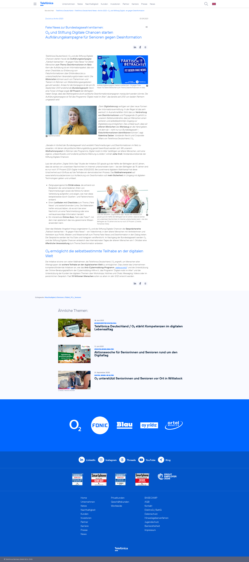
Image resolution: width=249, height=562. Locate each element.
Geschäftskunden (120, 501)
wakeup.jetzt (121, 267)
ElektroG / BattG (153, 509)
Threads (131, 460)
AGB (147, 501)
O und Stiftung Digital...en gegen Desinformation (126, 10)
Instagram (111, 460)
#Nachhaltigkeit (50, 297)
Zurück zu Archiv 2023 (54, 18)
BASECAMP (151, 497)
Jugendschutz (152, 521)
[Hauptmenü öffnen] (35, 4)
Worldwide (116, 505)
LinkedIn (90, 460)
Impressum (150, 529)
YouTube (150, 460)
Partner (126, 4)
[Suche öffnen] (206, 4)
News (152, 4)
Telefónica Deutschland (64, 10)
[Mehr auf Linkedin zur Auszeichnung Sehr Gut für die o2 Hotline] (121, 479)
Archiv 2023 (102, 10)
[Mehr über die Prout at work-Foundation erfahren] (167, 479)
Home (84, 497)
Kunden (104, 4)
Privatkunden (118, 497)
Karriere (135, 4)
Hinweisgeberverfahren (156, 517)
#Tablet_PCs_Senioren (73, 297)
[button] (135, 47)
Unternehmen (68, 4)
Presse (144, 4)
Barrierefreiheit (152, 525)
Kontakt (148, 505)
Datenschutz (151, 513)
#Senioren (60, 297)
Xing (168, 460)
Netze (80, 4)
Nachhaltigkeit (91, 4)
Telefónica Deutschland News (86, 10)
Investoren (115, 4)
